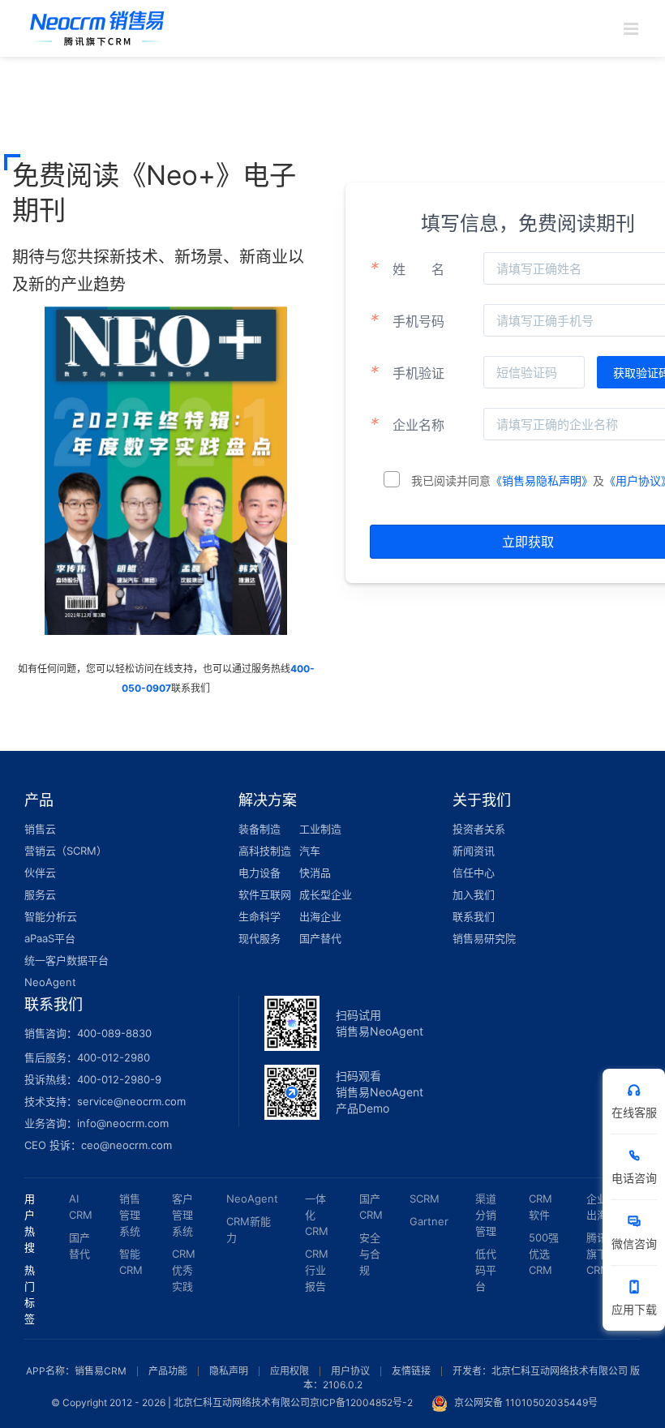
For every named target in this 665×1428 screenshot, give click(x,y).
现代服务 (259, 938)
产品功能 (167, 1371)
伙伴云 (40, 872)
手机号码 (407, 320)
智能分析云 (50, 916)
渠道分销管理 (485, 1214)
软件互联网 (264, 894)
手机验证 (407, 372)
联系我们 (474, 916)
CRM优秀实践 (183, 1270)
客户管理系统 (182, 1214)
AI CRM (80, 1206)
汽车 (309, 850)
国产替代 (320, 938)
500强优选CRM (544, 1253)
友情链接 (411, 1371)
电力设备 (259, 872)
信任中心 (474, 872)
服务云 (40, 894)
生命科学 (259, 916)
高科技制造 (264, 850)
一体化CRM (316, 1214)
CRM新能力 (248, 1229)
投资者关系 (479, 828)
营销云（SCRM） (65, 850)
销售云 (40, 828)
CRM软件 (540, 1206)
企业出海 (596, 1206)
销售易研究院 (484, 938)
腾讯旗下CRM (598, 1253)
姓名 (407, 268)
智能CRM (131, 1261)
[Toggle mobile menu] (632, 28)
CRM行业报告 (316, 1270)
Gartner (429, 1221)
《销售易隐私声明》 (542, 480)
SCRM (425, 1198)
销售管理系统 (129, 1214)
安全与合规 (369, 1253)
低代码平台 (485, 1270)
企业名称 (407, 424)
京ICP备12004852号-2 (361, 1402)
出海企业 (320, 916)
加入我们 (474, 894)
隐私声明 (228, 1371)
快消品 (315, 872)
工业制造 (320, 828)
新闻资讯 (474, 850)
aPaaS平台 (49, 938)
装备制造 (259, 828)
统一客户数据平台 (66, 960)
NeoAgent (50, 982)
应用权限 (289, 1371)
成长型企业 (325, 894)
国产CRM (371, 1206)
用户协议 (350, 1371)
